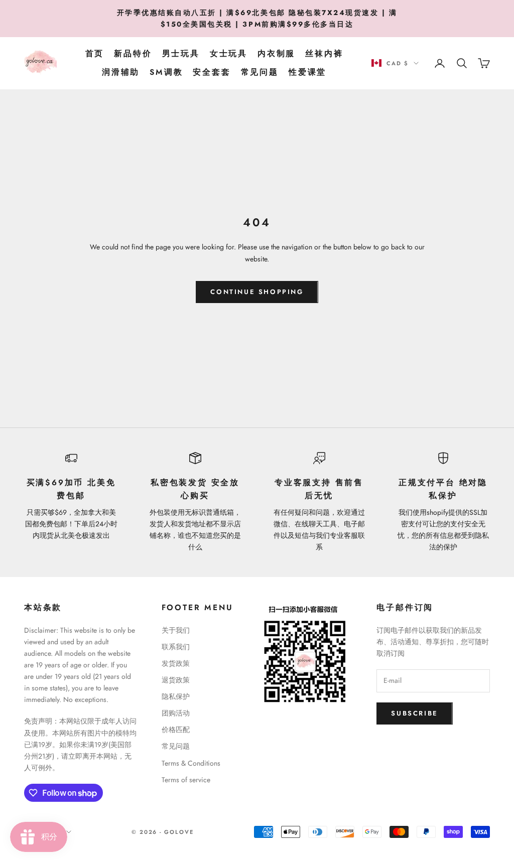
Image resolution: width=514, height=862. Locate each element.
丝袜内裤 (324, 53)
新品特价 (133, 53)
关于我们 (176, 630)
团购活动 (176, 713)
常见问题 (260, 72)
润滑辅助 (121, 72)
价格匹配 (176, 730)
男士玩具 (181, 53)
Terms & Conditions (191, 763)
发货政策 (176, 663)
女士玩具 (228, 53)
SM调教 (166, 72)
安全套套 (211, 72)
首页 (94, 53)
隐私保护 (176, 696)
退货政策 (176, 680)
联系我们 (176, 647)
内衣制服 (276, 53)
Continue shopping (256, 292)
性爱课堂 (307, 72)
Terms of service (186, 780)
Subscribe (414, 713)
